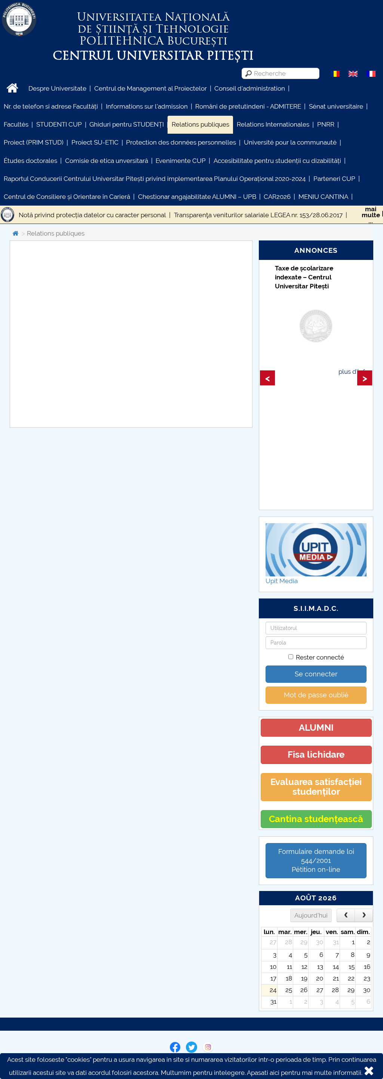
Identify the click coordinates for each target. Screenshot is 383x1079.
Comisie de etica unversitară (106, 160)
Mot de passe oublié (316, 695)
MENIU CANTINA (323, 196)
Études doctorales (30, 160)
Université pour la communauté (290, 142)
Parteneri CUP (334, 178)
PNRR (325, 124)
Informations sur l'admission (147, 106)
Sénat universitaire (336, 106)
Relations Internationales (273, 124)
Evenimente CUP (181, 160)
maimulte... (371, 215)
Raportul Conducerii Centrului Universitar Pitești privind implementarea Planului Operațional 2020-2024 (155, 178)
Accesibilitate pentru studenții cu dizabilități (277, 160)
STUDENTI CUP (59, 124)
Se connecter (316, 674)
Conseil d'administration (249, 88)
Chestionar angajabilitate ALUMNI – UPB (197, 196)
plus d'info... (355, 371)
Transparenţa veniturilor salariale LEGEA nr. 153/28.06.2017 (258, 215)
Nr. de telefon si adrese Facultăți (51, 106)
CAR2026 (277, 196)
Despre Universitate (57, 88)
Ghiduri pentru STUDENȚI (126, 124)
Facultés (16, 124)
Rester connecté (320, 657)
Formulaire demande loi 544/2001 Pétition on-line (316, 860)
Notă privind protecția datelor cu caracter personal (92, 215)
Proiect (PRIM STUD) (34, 142)
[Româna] (335, 73)
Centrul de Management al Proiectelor (150, 88)
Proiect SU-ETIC (95, 142)
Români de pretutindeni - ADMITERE (248, 106)
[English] (353, 73)
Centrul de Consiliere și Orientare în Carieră (67, 196)
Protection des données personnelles (181, 142)
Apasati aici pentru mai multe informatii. (304, 1072)
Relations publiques (200, 124)
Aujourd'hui (311, 915)
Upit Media (282, 581)
